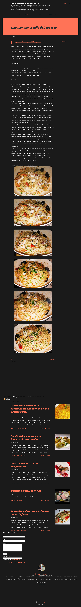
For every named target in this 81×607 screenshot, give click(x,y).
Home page (13, 14)
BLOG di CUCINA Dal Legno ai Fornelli (25, 3)
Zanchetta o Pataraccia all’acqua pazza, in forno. (30, 512)
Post (6, 398)
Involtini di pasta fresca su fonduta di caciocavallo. (26, 437)
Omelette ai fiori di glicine (26, 490)
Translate (17, 559)
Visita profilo (42, 584)
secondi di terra (40, 14)
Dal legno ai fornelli (41, 574)
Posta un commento (21, 428)
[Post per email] (11, 359)
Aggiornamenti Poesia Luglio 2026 (26, 14)
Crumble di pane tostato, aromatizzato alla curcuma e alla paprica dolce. (30, 408)
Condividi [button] (63, 41)
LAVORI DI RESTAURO (51, 14)
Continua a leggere (45, 428)
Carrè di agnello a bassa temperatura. (24, 465)
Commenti (8, 399)
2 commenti (19, 500)
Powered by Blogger (41, 602)
